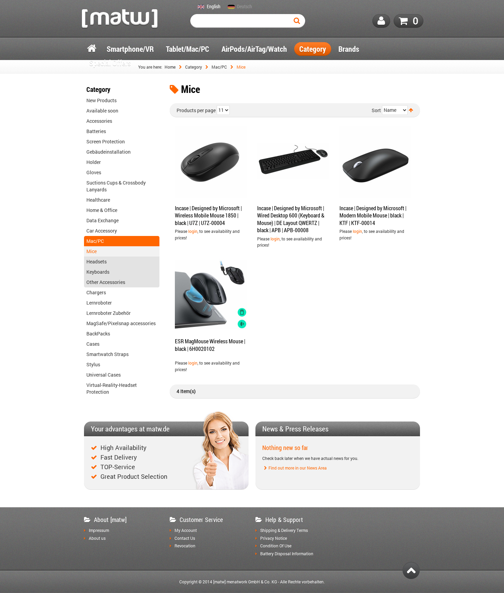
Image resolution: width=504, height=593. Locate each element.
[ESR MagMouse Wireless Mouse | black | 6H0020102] (211, 295)
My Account (186, 531)
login (192, 231)
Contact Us (185, 538)
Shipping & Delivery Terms (284, 531)
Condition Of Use (275, 546)
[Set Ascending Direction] (411, 110)
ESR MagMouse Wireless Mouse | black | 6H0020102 (210, 344)
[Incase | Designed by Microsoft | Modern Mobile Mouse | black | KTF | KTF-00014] (375, 162)
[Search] (298, 21)
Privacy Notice (273, 538)
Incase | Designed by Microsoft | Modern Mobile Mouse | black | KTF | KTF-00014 (372, 215)
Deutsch (244, 7)
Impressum (99, 531)
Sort (376, 110)
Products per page (196, 110)
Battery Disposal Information (286, 554)
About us (97, 538)
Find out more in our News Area (297, 468)
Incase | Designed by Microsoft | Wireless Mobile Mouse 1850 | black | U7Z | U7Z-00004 (208, 215)
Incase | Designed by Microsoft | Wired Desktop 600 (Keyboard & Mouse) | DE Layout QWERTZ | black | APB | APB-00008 (290, 219)
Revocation (185, 546)
